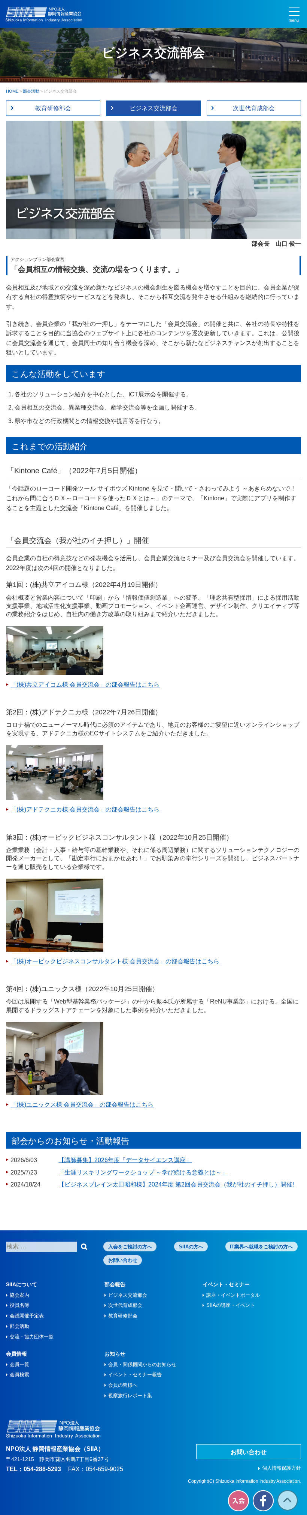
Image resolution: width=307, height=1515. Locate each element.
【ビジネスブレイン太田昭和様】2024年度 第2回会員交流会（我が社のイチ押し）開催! (176, 1184)
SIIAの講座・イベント (230, 1305)
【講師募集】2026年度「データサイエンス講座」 (125, 1160)
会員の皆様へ (122, 1385)
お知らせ (114, 1354)
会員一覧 (19, 1364)
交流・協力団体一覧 (32, 1337)
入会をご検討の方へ (130, 1247)
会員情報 (16, 1354)
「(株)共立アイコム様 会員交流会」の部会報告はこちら (84, 684)
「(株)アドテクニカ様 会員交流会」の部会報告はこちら (84, 809)
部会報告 (114, 1284)
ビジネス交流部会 (153, 108)
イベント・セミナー (226, 1284)
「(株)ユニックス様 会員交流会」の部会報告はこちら (82, 1104)
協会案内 (19, 1295)
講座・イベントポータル (233, 1295)
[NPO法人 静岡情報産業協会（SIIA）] (44, 14)
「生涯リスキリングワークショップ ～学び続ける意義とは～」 (143, 1172)
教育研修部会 (53, 108)
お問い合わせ (122, 1260)
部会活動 (19, 1326)
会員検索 (19, 1374)
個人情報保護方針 (281, 1468)
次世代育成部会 (254, 108)
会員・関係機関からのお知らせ (142, 1364)
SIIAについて (21, 1284)
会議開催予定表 (27, 1315)
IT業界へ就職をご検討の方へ (261, 1247)
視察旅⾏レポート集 (130, 1395)
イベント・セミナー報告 (135, 1374)
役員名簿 (19, 1305)
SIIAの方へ (191, 1247)
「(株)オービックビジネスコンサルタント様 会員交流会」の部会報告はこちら (114, 961)
